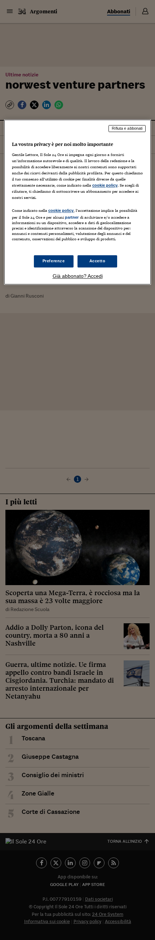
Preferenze (54, 261)
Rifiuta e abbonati (127, 128)
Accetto (97, 261)
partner (72, 217)
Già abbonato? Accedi (78, 276)
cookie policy (105, 185)
